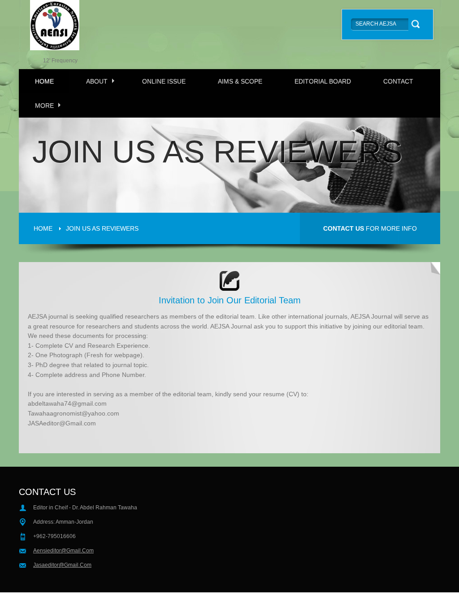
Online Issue (164, 81)
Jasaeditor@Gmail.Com (62, 565)
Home (44, 81)
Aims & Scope (240, 81)
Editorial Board (322, 81)
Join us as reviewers (102, 228)
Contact (398, 81)
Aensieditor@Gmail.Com (63, 550)
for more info (370, 228)
